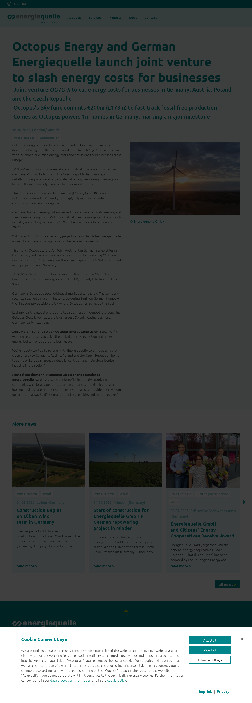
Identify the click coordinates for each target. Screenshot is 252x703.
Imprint (205, 691)
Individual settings (210, 660)
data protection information (70, 680)
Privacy (223, 691)
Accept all (209, 640)
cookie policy (116, 680)
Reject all (210, 650)
